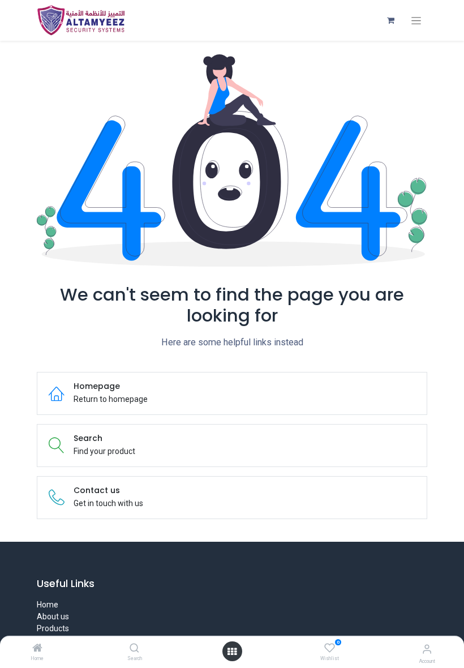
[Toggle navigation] (416, 21)
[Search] (134, 648)
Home (47, 604)
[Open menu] (232, 651)
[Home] (37, 648)
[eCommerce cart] (390, 20)
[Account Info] (427, 649)
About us (53, 616)
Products (53, 628)
